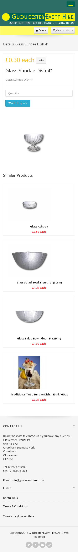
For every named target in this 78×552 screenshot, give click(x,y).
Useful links (10, 498)
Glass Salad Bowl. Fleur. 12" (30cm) (39, 282)
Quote (42, 30)
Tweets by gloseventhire (18, 516)
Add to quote (19, 103)
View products (64, 30)
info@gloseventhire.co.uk (28, 480)
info (41, 60)
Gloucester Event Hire (42, 533)
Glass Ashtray (39, 226)
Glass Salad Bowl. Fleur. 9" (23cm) (39, 338)
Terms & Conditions (15, 506)
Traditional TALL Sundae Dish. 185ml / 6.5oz (39, 394)
